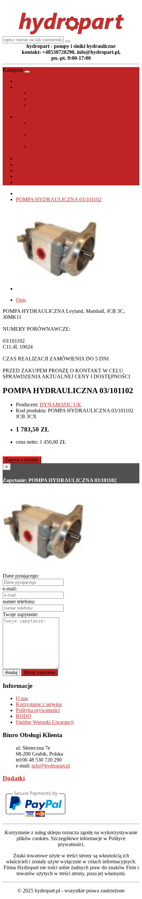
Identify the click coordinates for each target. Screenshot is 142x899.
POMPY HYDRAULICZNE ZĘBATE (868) (77, 99)
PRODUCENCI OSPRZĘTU (47, 164)
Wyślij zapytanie (39, 672)
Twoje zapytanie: (20, 614)
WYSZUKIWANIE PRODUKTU (52, 176)
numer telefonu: (19, 601)
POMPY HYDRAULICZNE (47, 87)
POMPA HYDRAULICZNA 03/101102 (58, 199)
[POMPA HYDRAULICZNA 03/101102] (57, 288)
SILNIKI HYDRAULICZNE (47, 117)
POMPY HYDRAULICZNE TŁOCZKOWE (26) (82, 93)
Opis (21, 300)
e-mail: (10, 588)
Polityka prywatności (38, 710)
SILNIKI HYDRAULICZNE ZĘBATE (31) (76, 146)
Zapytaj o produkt (22, 459)
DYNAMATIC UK (60, 404)
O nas (22, 698)
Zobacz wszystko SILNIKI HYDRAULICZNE (66, 152)
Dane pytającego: (21, 576)
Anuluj (11, 672)
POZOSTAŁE (31, 158)
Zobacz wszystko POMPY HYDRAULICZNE (66, 111)
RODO (23, 716)
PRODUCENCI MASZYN (45, 170)
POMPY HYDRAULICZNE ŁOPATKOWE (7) (80, 105)
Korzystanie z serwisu (39, 704)
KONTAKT (29, 182)
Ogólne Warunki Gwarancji (45, 722)
